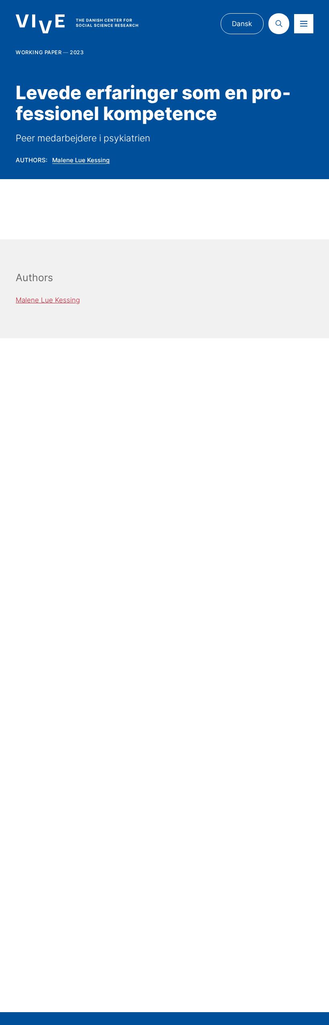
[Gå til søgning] (278, 23)
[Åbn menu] (303, 23)
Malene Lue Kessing (81, 160)
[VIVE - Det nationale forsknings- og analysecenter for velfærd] (84, 24)
